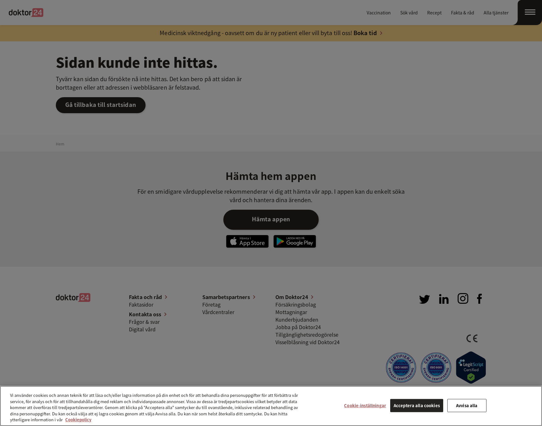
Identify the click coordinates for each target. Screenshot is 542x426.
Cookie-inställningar (365, 405)
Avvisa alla (466, 405)
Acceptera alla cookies (417, 405)
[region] (271, 406)
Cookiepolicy (78, 420)
